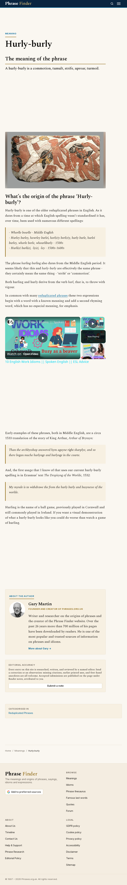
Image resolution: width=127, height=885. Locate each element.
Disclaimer (72, 851)
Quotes (70, 804)
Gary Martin (40, 604)
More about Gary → (39, 648)
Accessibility (73, 845)
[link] (10, 322)
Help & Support (13, 845)
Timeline (10, 832)
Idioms (70, 784)
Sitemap (70, 864)
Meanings (20, 750)
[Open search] (112, 3)
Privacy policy (74, 838)
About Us (10, 825)
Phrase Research (14, 851)
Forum (69, 810)
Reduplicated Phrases (21, 713)
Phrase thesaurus (76, 791)
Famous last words (76, 797)
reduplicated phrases (53, 295)
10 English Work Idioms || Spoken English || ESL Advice (42, 322)
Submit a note (55, 685)
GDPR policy (73, 825)
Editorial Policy (13, 858)
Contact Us (11, 838)
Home (8, 750)
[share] (74, 321)
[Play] (93, 350)
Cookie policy (73, 832)
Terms (69, 858)
